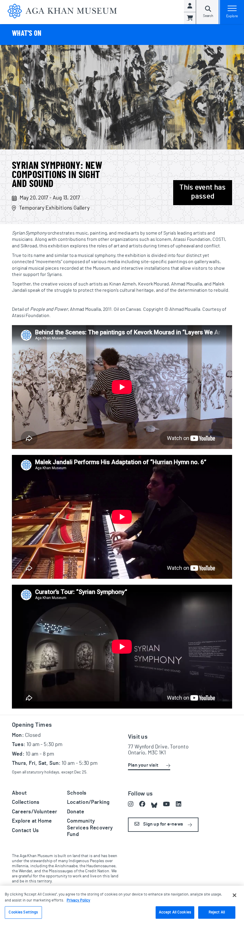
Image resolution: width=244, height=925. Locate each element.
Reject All (217, 912)
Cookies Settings (23, 912)
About (19, 793)
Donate (75, 812)
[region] (122, 905)
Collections (25, 802)
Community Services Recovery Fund (90, 827)
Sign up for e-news (162, 824)
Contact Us (25, 830)
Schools (77, 793)
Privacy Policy (78, 900)
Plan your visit (143, 765)
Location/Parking (88, 802)
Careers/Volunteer (34, 812)
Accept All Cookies (175, 912)
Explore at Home (32, 821)
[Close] (234, 895)
